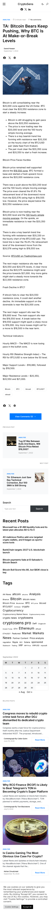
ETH (15, 629)
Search (7, 502)
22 (25, 683)
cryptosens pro (17, 622)
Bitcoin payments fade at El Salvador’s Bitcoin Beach (23, 561)
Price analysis (37, 638)
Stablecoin (6, 645)
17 (38, 678)
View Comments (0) (24, 416)
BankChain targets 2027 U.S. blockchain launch (24, 551)
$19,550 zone (21, 170)
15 (25, 678)
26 (6, 688)
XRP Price (27, 645)
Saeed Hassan (9, 48)
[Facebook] (22, 9)
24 (39, 683)
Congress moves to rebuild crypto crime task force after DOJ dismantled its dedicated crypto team (25, 718)
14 (19, 678)
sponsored (37, 642)
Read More (40, 740)
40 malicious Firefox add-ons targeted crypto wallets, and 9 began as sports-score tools (23, 540)
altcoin (16, 594)
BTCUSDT (41, 389)
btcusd (28, 389)
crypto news (10, 617)
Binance (6, 599)
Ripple (15, 642)
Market (26, 633)
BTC (18, 389)
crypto (25, 606)
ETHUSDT (7, 634)
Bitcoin (7, 389)
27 (12, 688)
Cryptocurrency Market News (15, 614)
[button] (4, 4)
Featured (16, 633)
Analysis (6, 20)
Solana (27, 642)
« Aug (22, 692)
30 (32, 688)
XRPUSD (35, 645)
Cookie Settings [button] (11, 907)
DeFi (35, 623)
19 (6, 683)
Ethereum (26, 628)
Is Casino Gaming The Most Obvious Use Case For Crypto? (23, 854)
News (7, 638)
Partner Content (20, 638)
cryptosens (25, 617)
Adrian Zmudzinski (11, 871)
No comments (35, 20)
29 (25, 688)
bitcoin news (29, 599)
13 (12, 678)
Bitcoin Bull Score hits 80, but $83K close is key (25, 571)
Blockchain (20, 603)
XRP (20, 645)
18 (45, 678)
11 (45, 673)
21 (19, 683)
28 (19, 688)
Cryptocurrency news (37, 614)
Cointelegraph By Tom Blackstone (17, 807)
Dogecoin (42, 624)
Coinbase (17, 607)
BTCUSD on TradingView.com (26, 256)
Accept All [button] (27, 907)
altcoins (25, 594)
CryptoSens (25, 4)
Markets (38, 633)
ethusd (38, 629)
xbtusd (7, 394)
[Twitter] (25, 9)
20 (12, 683)
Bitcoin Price (9, 603)
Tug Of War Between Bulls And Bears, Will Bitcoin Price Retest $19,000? (29, 445)
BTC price (34, 603)
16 (32, 678)
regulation (7, 642)
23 (32, 683)
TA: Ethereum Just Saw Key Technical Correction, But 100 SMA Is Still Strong (19, 481)
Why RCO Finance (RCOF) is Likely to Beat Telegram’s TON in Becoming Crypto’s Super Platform (25, 788)
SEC (21, 642)
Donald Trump (7, 629)
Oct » (29, 692)
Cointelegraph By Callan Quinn (15, 739)
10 (38, 673)
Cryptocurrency (13, 610)
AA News (7, 594)
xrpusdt (44, 645)
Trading (14, 645)
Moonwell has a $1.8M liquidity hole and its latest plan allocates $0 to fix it (25, 528)
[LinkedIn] (29, 9)
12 (6, 678)
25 (45, 683)
